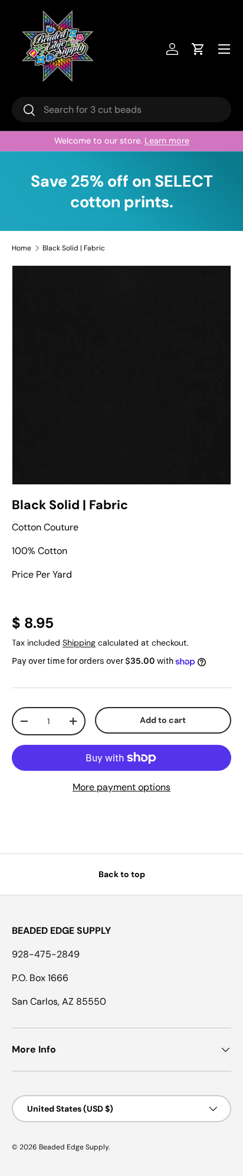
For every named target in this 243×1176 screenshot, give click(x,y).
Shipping (79, 642)
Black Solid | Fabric (73, 248)
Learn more (167, 140)
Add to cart (163, 720)
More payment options (121, 787)
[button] (198, 49)
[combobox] (121, 109)
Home (21, 248)
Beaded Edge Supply (74, 1147)
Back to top (121, 874)
